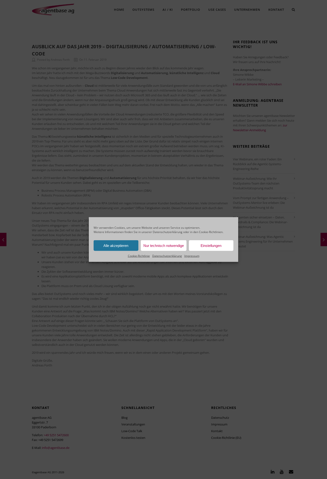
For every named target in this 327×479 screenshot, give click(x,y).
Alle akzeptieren (115, 245)
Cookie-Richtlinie (139, 256)
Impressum (191, 256)
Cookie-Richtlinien (211, 232)
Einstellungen (211, 245)
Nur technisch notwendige (163, 245)
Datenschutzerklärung (167, 232)
